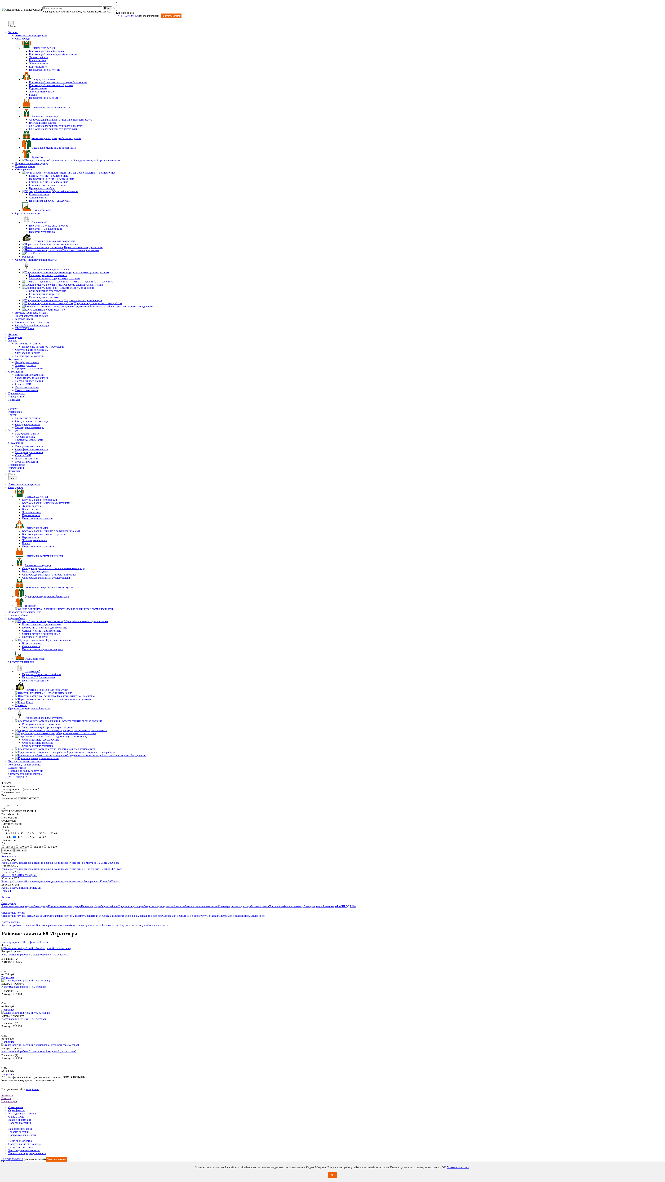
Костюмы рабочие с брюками (18, 925)
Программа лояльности (29, 368)
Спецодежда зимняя (36, 915)
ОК (332, 1175)
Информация (16, 396)
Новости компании (26, 390)
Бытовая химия (260, 906)
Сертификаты (16, 1110)
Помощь (6, 1098)
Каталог (13, 32)
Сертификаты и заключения (31, 377)
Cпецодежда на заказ (27, 352)
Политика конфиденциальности (27, 1153)
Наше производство (20, 1140)
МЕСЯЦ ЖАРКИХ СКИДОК (19, 875)
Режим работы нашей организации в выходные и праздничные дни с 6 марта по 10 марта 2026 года (60, 862)
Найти (13, 478)
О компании (15, 371)
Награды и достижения (29, 380)
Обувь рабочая (109, 906)
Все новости (8, 856)
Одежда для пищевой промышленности (241, 915)
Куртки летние (128, 925)
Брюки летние (93, 925)
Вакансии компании (27, 387)
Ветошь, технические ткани (201, 906)
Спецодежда (40, 906)
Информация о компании (30, 374)
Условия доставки (25, 365)
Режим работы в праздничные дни (21, 887)
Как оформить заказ (27, 362)
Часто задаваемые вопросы (24, 1150)
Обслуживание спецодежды (31, 349)
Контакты (14, 399)
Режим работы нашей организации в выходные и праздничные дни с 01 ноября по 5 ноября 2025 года (61, 868)
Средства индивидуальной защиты (164, 906)
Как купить (15, 359)
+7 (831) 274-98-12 (127, 15)
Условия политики (458, 1167)
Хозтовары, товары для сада (234, 906)
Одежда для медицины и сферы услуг (184, 915)
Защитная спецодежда (100, 915)
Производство (16, 393)
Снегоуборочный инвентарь (320, 906)
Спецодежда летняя (13, 915)
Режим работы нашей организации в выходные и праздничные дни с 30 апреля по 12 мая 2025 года (60, 881)
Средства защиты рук (130, 906)
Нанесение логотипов (28, 343)
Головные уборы (91, 906)
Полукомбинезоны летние (152, 925)
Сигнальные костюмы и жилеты (67, 915)
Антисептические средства (17, 906)
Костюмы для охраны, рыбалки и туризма (137, 915)
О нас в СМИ (23, 384)
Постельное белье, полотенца (286, 906)
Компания (7, 1095)
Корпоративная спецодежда (64, 906)
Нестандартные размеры (29, 356)
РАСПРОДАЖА (346, 906)
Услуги (12, 340)
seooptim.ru (32, 1089)
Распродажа (15, 337)
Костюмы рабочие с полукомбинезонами (60, 925)
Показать (7, 850)
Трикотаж (212, 915)
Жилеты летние (110, 925)
